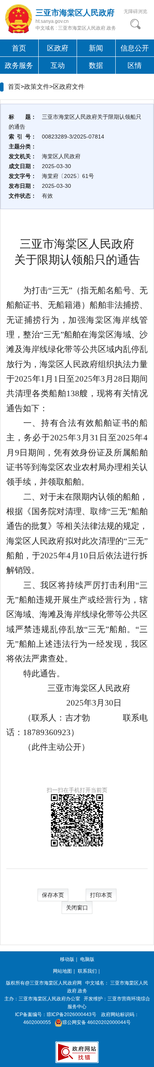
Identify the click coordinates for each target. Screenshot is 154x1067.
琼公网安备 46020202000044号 (96, 1022)
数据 (96, 65)
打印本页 (101, 895)
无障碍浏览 (135, 11)
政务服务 (19, 65)
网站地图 (62, 971)
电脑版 (87, 959)
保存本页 (53, 895)
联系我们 (87, 971)
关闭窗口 (77, 907)
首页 (19, 48)
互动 (58, 65)
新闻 (96, 48)
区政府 (57, 48)
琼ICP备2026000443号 (71, 1014)
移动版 (67, 959)
